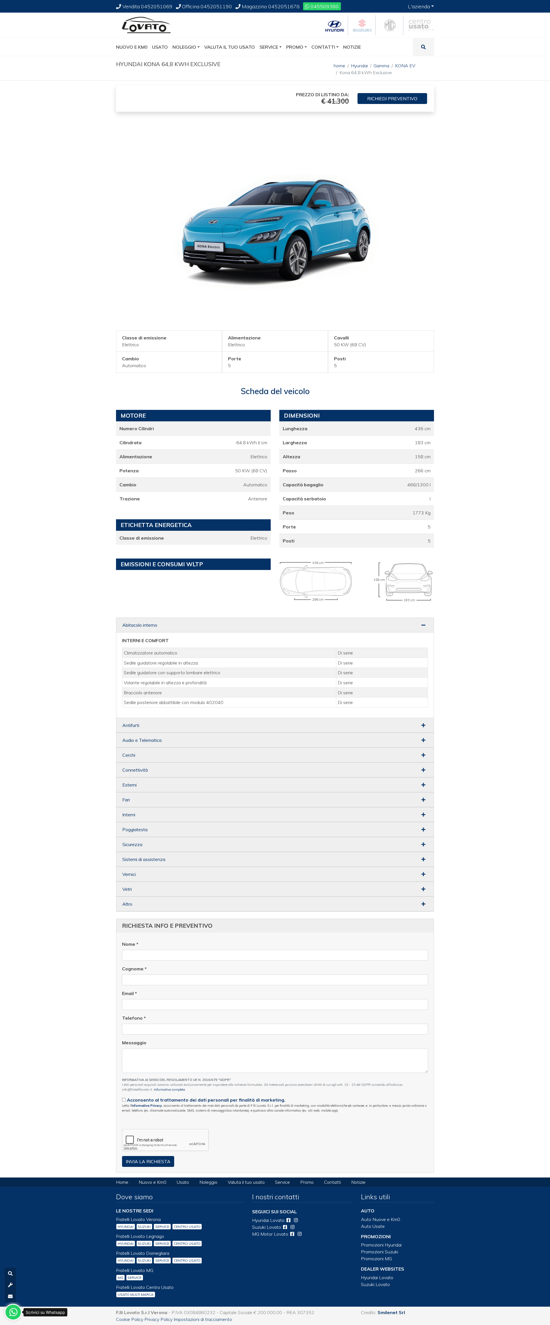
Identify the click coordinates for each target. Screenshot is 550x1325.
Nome (130, 944)
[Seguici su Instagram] (296, 1220)
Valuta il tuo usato (246, 1182)
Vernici (129, 874)
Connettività (135, 770)
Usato (183, 1182)
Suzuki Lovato (375, 1284)
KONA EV (405, 65)
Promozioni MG (376, 1258)
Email (129, 993)
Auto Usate (373, 1226)
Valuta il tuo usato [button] (229, 47)
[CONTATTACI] (10, 1296)
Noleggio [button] (184, 47)
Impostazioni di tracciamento (203, 1319)
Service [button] (269, 47)
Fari (126, 800)
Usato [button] (160, 47)
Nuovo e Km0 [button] (132, 47)
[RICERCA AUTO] (10, 1273)
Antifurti (130, 725)
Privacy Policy (158, 1319)
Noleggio (208, 1182)
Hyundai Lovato (377, 1277)
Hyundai (359, 65)
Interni (128, 814)
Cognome (134, 969)
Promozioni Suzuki (379, 1252)
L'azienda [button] (419, 6)
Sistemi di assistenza (143, 859)
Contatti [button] (323, 47)
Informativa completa (169, 1090)
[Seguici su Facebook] (288, 1220)
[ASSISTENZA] (10, 1285)
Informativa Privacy (146, 1106)
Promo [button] (294, 47)
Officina (206, 6)
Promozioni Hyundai (381, 1245)
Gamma (381, 65)
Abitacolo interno (139, 625)
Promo (307, 1182)
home (339, 65)
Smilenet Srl (391, 1312)
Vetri (127, 889)
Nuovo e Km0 (152, 1182)
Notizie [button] (352, 47)
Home (122, 1182)
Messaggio (134, 1042)
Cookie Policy (129, 1319)
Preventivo (392, 98)
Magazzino (270, 6)
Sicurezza (132, 844)
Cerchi (128, 755)
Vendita (146, 6)
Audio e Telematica (142, 740)
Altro (127, 904)
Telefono (134, 1018)
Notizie (358, 1182)
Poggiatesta (135, 829)
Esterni (129, 785)
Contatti (332, 1182)
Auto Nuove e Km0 (380, 1219)
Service (282, 1182)
